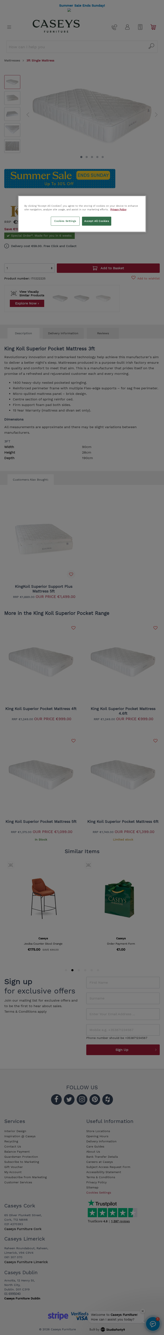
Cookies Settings (65, 220)
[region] (82, 213)
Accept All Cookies (96, 220)
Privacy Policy (118, 209)
